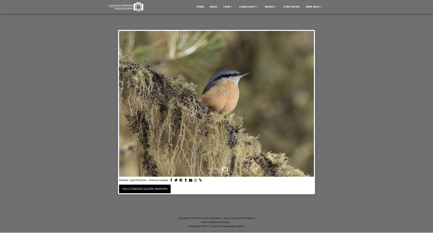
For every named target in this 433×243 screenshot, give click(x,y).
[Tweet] (176, 180)
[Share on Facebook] (171, 180)
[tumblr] (186, 180)
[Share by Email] (190, 180)
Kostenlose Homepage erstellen (228, 226)
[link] (200, 180)
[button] (228, 6)
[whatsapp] (195, 180)
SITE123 (205, 226)
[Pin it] (181, 180)
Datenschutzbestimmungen (215, 222)
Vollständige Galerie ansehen (144, 189)
